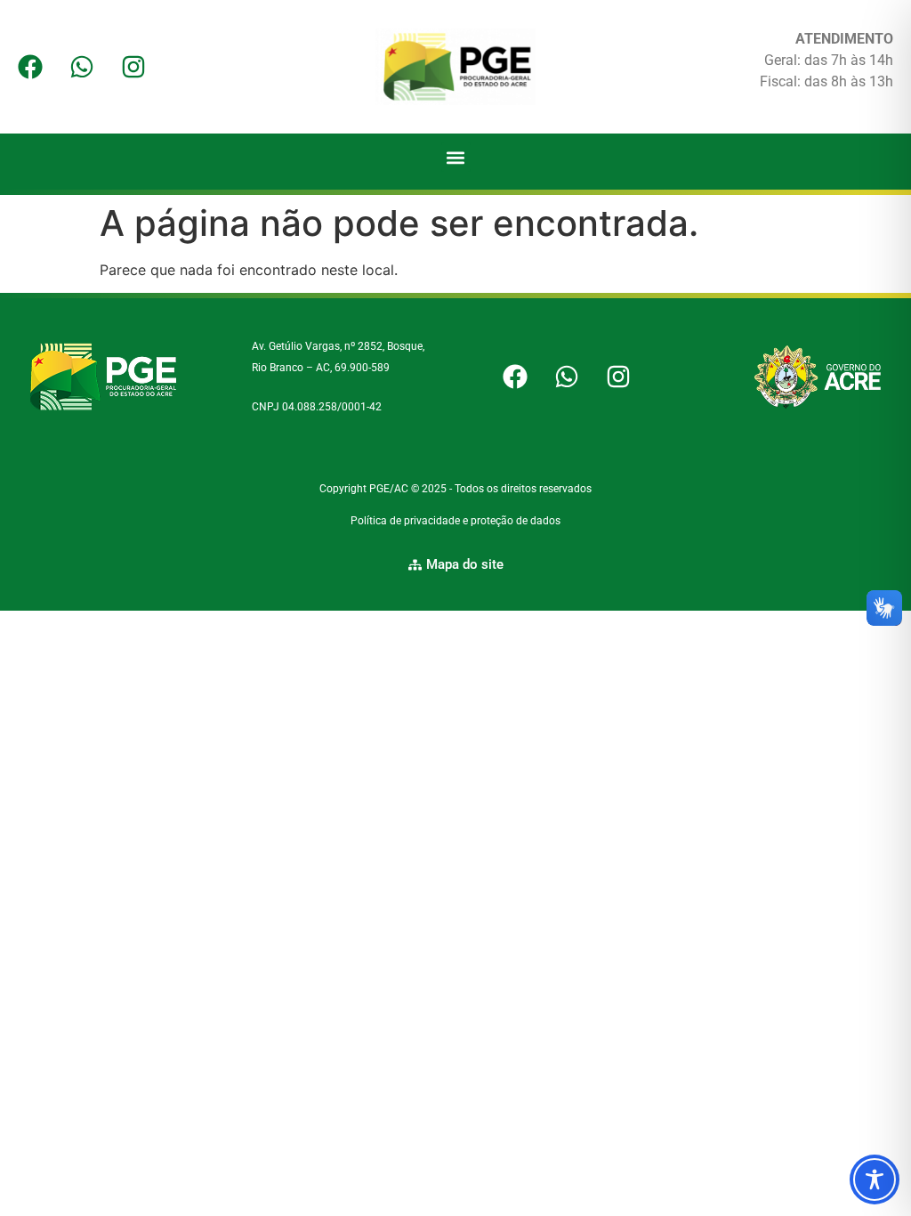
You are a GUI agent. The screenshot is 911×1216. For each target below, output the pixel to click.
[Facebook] (30, 66)
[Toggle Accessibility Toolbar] (874, 1179)
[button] (456, 157)
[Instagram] (133, 66)
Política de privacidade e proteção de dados (455, 521)
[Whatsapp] (81, 66)
